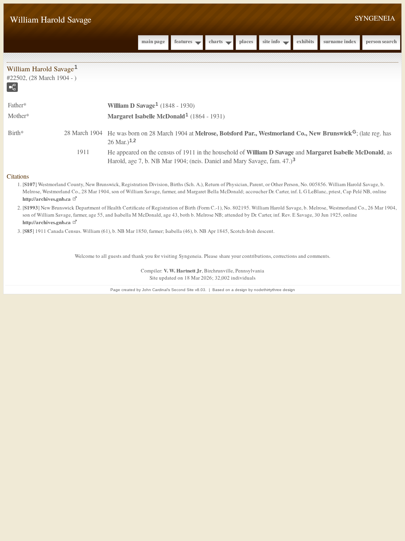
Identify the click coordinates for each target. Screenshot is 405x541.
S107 (29, 184)
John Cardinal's (156, 290)
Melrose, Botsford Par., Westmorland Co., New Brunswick (273, 132)
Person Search (381, 41)
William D (131, 105)
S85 (28, 230)
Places (246, 41)
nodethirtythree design (274, 290)
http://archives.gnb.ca (47, 198)
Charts (216, 41)
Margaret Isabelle (146, 115)
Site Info (271, 41)
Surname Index (340, 41)
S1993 (31, 207)
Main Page (153, 41)
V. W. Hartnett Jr (183, 270)
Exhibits (305, 41)
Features (183, 41)
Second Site (182, 290)
